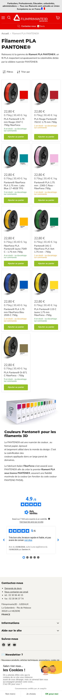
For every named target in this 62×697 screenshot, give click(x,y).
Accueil (5, 33)
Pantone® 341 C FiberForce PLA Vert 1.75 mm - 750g (44, 248)
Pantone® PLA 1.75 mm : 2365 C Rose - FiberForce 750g (44, 185)
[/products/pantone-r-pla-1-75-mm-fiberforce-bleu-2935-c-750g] (15, 284)
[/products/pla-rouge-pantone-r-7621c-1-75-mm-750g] (46, 94)
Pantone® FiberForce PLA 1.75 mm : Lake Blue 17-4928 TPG (14, 185)
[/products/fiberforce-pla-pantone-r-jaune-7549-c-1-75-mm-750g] (15, 220)
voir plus (28, 540)
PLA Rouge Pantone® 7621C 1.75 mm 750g (45, 121)
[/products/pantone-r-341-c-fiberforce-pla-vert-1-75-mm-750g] (46, 220)
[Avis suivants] (58, 540)
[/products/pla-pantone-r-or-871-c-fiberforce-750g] (15, 347)
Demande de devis (13, 588)
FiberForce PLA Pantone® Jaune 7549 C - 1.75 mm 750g (15, 248)
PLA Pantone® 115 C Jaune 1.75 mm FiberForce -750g (45, 312)
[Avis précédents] (4, 540)
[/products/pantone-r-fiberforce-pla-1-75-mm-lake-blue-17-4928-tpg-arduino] (15, 157)
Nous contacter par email (16, 591)
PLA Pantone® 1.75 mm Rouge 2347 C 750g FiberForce (14, 122)
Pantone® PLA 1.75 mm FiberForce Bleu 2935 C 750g (14, 312)
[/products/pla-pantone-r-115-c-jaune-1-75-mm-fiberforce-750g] (46, 284)
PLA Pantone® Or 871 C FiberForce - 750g (15, 374)
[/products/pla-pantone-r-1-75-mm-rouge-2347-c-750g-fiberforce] (15, 94)
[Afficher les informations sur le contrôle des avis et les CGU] (49, 519)
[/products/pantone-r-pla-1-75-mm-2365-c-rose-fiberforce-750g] (46, 157)
